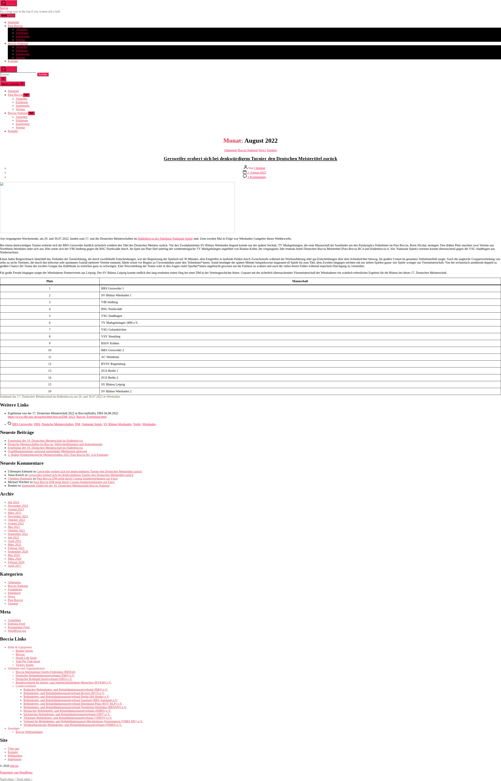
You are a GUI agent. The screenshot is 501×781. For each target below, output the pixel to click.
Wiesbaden (149, 424)
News (262, 150)
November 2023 (18, 505)
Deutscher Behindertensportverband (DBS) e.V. (45, 675)
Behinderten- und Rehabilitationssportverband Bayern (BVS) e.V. (64, 693)
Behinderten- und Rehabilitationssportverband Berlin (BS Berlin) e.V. (66, 696)
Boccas (20, 654)
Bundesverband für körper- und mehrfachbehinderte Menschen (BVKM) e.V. (63, 682)
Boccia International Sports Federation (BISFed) (45, 672)
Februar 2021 (16, 548)
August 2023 (16, 509)
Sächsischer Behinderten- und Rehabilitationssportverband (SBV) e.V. (66, 714)
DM (77, 424)
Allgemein (230, 150)
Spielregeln (23, 36)
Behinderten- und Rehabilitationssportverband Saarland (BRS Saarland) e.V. (70, 700)
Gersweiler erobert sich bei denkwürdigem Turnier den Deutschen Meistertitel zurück (250, 158)
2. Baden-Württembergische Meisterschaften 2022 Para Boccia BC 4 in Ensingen (58, 454)
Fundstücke (15, 589)
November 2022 (18, 516)
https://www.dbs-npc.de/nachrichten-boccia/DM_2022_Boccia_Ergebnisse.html (57, 416)
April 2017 (14, 565)
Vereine (20, 40)
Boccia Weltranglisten (29, 732)
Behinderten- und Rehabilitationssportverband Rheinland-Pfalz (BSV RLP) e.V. (72, 703)
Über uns (13, 748)
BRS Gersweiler (22, 424)
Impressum (14, 759)
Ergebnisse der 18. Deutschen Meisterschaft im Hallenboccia (45, 447)
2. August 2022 (256, 172)
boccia (4, 8)
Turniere (272, 150)
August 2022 (16, 523)
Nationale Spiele (92, 424)
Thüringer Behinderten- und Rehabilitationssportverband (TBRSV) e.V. (67, 717)
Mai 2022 (14, 527)
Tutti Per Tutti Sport (28, 661)
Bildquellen (15, 755)
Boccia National (18, 43)
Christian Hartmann (20, 478)
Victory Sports (24, 665)
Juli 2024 (13, 502)
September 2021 (18, 534)
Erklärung (22, 32)
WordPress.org (17, 630)
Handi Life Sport (26, 657)
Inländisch (14, 593)
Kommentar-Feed (19, 627)
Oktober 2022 (16, 520)
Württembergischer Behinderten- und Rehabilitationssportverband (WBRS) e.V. (72, 725)
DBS (37, 424)
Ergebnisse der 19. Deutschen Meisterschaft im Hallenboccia (45, 440)
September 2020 (18, 551)
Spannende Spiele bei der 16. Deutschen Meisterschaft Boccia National (65, 485)
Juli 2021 (13, 537)
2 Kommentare (257, 177)
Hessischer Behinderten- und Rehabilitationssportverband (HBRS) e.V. (67, 710)
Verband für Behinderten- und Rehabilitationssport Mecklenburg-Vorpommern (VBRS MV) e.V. (83, 721)
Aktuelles (21, 29)
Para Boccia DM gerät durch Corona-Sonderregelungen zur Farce (77, 478)
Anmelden (14, 620)
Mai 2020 (14, 555)
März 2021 (14, 544)
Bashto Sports (24, 650)
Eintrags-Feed (16, 623)
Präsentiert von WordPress (16, 772)
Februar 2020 (16, 562)
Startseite (13, 22)
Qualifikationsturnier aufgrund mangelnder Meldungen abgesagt (47, 451)
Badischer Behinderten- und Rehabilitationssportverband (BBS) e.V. (65, 689)
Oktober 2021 (16, 530)
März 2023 (14, 512)
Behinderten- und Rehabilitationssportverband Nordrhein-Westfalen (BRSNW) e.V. (75, 707)
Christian (259, 168)
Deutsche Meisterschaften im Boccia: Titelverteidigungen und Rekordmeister (55, 444)
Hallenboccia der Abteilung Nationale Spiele (165, 238)
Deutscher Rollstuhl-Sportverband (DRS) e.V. (44, 679)
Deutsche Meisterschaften (57, 424)
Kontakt (13, 61)
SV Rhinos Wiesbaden (118, 424)
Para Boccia (15, 25)
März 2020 (14, 558)
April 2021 (14, 541)
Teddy (137, 424)
